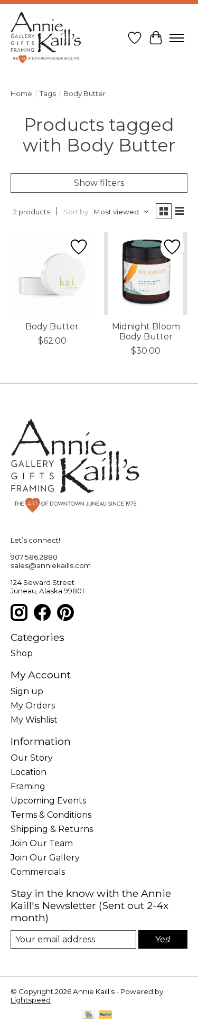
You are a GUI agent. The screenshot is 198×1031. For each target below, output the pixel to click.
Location (28, 772)
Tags (48, 93)
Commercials (38, 872)
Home (21, 93)
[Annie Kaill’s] (46, 38)
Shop (22, 653)
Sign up (27, 691)
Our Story (32, 758)
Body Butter (52, 326)
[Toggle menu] (176, 38)
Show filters (99, 183)
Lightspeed (31, 1000)
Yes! (163, 939)
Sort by (75, 211)
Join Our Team (42, 843)
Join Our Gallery (45, 858)
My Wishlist (34, 720)
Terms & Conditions (51, 815)
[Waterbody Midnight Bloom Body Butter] (145, 273)
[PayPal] (105, 1015)
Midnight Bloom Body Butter (146, 331)
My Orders (33, 706)
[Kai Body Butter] (52, 273)
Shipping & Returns (52, 829)
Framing (28, 786)
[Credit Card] (88, 1015)
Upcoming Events (48, 801)
